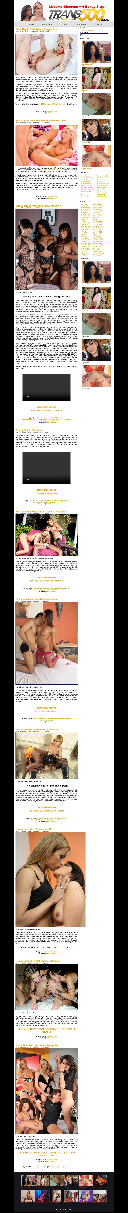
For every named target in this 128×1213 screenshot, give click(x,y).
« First (34, 1167)
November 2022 (86, 245)
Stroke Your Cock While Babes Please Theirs (41, 120)
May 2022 (84, 253)
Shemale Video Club (81, 23)
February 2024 (85, 223)
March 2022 (97, 204)
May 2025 (84, 211)
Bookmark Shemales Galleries (41, 31)
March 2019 (97, 229)
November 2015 (98, 241)
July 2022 (84, 251)
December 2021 (98, 209)
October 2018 (97, 231)
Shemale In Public (50, 590)
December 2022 (86, 243)
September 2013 (98, 253)
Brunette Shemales (86, 187)
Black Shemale (56, 418)
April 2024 (84, 221)
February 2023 (85, 240)
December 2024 (86, 216)
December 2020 (98, 223)
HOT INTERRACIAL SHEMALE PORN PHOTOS (46, 811)
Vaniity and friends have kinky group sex (39, 205)
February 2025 (85, 214)
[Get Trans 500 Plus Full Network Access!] (64, 21)
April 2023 (84, 236)
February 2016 (97, 236)
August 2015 (97, 246)
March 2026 (84, 206)
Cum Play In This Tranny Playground (37, 29)
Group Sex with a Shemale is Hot (34, 829)
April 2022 (84, 255)
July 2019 (96, 228)
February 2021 (97, 221)
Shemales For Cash (64, 23)
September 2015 (98, 245)
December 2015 (98, 240)
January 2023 (85, 241)
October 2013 (97, 251)
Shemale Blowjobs (45, 419)
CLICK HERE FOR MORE (46, 407)
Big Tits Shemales (86, 180)
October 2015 (97, 243)
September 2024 (86, 217)
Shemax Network (29, 23)
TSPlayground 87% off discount (53, 104)
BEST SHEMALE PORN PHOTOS (46, 711)
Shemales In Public (47, 23)
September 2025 (86, 209)
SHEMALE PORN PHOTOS (46, 493)
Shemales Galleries (102, 193)
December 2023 (86, 224)
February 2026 (85, 207)
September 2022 (86, 248)
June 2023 (84, 233)
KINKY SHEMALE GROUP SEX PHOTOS (46, 410)
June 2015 (96, 250)
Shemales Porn (52, 111)
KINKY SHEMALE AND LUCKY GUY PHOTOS (46, 581)
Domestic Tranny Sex (55, 500)
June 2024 (84, 219)
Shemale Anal (34, 419)
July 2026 (84, 204)
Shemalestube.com (98, 23)
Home (82, 30)
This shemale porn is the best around (37, 599)
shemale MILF (101, 187)
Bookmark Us (90, 30)
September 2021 (98, 214)
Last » (68, 1167)
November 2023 (86, 226)
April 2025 (84, 212)
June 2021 (96, 217)
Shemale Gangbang (36, 590)
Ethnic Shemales (85, 191)
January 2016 (97, 238)
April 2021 (96, 219)
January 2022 (97, 207)
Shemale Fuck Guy (102, 178)
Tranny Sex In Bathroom (29, 430)
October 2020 (97, 224)
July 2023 (84, 231)
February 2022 (97, 206)
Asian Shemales (85, 176)
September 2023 (86, 229)
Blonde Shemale (85, 183)
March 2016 (97, 234)
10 (59, 1167)
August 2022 (85, 250)
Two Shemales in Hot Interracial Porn (37, 729)
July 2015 (96, 248)
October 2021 (97, 212)
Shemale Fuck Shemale (101, 180)
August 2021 (97, 216)
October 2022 (85, 246)
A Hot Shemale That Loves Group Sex (37, 1045)
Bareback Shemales (44, 418)
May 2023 (84, 234)
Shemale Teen (101, 191)
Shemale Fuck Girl (58, 419)
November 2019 (98, 226)
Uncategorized (101, 196)
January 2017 (97, 233)
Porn (82, 193)
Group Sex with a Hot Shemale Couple (37, 961)
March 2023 (84, 238)
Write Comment (51, 113)
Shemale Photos (101, 189)
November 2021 (98, 211)
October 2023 (85, 228)
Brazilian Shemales (86, 185)
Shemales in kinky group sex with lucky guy (41, 511)
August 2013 (97, 255)
